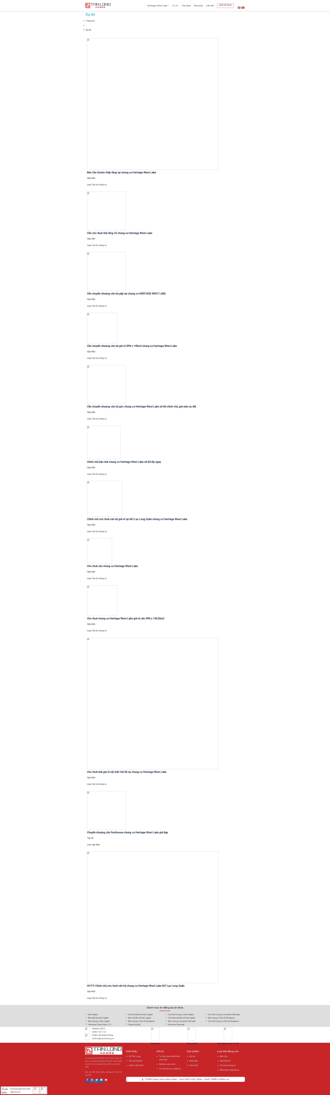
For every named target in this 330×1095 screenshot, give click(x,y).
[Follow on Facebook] (87, 1081)
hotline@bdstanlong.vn (103, 1038)
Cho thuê (186, 5)
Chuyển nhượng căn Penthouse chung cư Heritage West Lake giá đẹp (127, 832)
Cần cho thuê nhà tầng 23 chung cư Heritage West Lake (119, 233)
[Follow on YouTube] (106, 1081)
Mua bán (198, 5)
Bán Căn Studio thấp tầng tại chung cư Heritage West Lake (121, 172)
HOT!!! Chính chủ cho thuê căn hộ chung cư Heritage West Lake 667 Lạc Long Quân (135, 985)
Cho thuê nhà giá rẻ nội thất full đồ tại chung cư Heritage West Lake (126, 771)
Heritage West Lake (157, 5)
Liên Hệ (210, 5)
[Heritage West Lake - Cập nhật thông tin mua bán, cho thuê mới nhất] (98, 5)
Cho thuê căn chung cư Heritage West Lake (112, 566)
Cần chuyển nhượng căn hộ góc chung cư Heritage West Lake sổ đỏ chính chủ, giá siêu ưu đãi (141, 406)
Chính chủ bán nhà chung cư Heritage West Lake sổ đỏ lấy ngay (124, 461)
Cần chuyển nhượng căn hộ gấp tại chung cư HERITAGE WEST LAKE (126, 293)
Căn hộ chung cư (99, 184)
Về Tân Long (135, 1056)
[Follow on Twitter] (97, 1081)
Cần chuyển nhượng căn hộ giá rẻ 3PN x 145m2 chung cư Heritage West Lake (132, 345)
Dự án (175, 5)
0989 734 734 (99, 1032)
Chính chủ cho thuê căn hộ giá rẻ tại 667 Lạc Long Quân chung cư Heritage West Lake (137, 519)
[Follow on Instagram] (92, 1081)
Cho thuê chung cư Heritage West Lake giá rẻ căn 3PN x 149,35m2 (125, 618)
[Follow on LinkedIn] (101, 1081)
